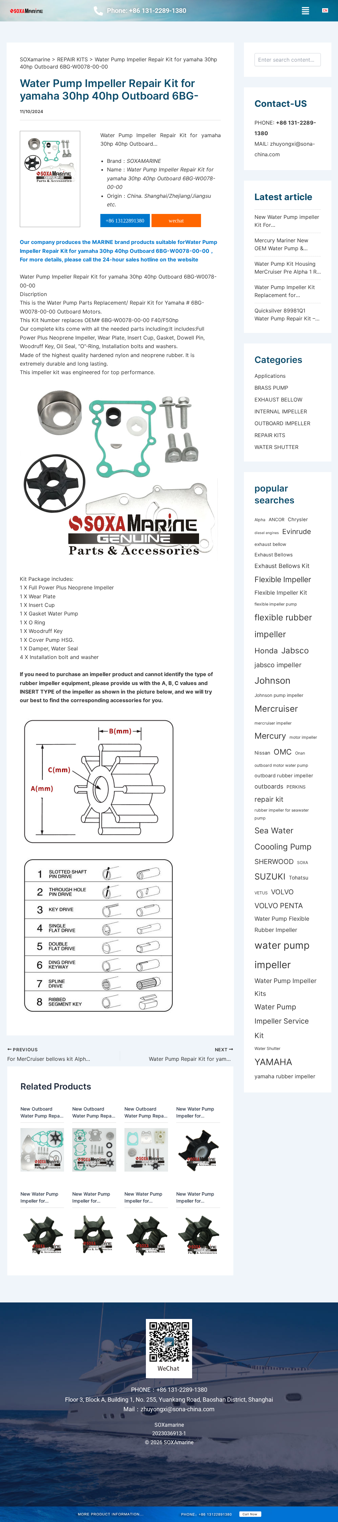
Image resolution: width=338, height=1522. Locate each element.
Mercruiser (276, 708)
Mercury (270, 736)
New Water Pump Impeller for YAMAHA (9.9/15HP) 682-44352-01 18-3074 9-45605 (197, 1197)
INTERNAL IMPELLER (280, 411)
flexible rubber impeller (283, 625)
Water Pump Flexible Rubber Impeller (281, 924)
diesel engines (266, 533)
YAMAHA (273, 1062)
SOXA (302, 862)
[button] (305, 10)
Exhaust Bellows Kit (282, 565)
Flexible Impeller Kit (280, 592)
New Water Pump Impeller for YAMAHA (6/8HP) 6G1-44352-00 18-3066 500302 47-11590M (93, 1197)
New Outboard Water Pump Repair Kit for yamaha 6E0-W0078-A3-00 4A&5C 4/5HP (146, 1112)
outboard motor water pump (281, 765)
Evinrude (296, 531)
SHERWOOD (274, 861)
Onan (300, 753)
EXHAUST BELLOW (278, 399)
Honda (266, 650)
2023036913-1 (169, 1433)
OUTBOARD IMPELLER (282, 423)
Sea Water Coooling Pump (283, 838)
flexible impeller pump (275, 604)
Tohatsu (298, 878)
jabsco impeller (277, 665)
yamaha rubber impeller (284, 1076)
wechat (176, 221)
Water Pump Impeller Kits (285, 987)
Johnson (272, 680)
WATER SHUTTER (276, 447)
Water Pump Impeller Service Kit (281, 1021)
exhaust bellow (270, 544)
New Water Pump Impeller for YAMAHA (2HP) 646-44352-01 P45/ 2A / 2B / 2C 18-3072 (195, 1112)
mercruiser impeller (273, 723)
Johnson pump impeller (278, 695)
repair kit (269, 799)
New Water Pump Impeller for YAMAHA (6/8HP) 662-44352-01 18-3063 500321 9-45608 (41, 1197)
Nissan (262, 753)
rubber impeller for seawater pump (281, 814)
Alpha (259, 519)
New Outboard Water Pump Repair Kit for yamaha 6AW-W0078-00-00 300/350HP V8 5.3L (41, 1112)
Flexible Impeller (282, 579)
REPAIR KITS (269, 435)
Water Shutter (267, 1048)
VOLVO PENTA (278, 905)
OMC (283, 752)
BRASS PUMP (271, 387)
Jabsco (295, 650)
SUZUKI (270, 876)
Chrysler (298, 519)
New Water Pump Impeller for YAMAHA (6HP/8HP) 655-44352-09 (143, 1197)
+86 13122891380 (125, 221)
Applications (270, 376)
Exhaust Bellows (273, 555)
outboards (268, 786)
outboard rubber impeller (283, 776)
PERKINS (296, 787)
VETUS (261, 892)
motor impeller (303, 737)
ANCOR (277, 519)
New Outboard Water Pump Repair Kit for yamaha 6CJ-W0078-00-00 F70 (94, 1112)
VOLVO (282, 892)
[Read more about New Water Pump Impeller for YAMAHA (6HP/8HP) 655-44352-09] (146, 1234)
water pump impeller (282, 955)
